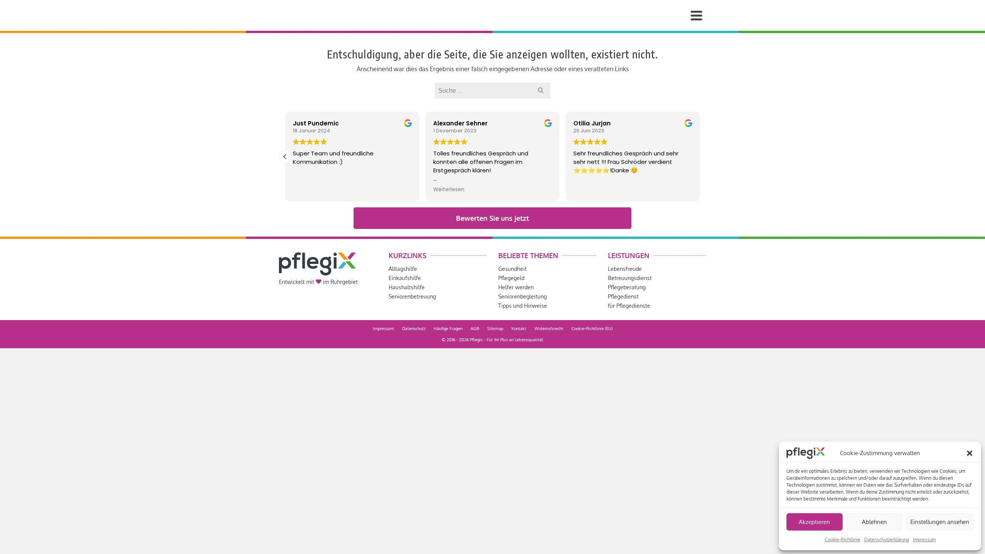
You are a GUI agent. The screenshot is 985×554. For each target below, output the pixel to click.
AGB (475, 328)
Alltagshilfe (403, 268)
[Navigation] (696, 15)
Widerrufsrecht (548, 328)
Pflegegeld (511, 278)
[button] (969, 453)
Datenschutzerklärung (886, 539)
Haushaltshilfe (407, 287)
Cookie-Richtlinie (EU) (592, 328)
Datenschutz (414, 328)
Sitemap (495, 328)
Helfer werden (516, 287)
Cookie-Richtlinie (842, 539)
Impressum (924, 539)
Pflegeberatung (627, 287)
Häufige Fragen (448, 328)
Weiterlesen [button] (448, 189)
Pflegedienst (623, 296)
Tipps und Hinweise (522, 305)
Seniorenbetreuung (412, 296)
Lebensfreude (625, 268)
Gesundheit (512, 268)
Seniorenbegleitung (522, 296)
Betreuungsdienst (630, 278)
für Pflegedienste (629, 305)
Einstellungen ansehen (939, 522)
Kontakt (518, 328)
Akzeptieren (814, 522)
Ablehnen (874, 522)
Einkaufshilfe (405, 278)
